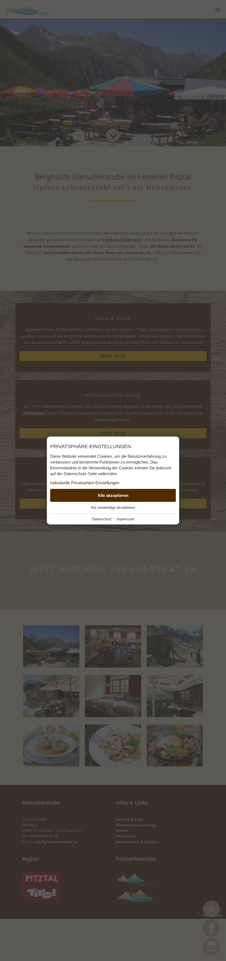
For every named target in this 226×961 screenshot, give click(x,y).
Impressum (125, 519)
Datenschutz (102, 519)
